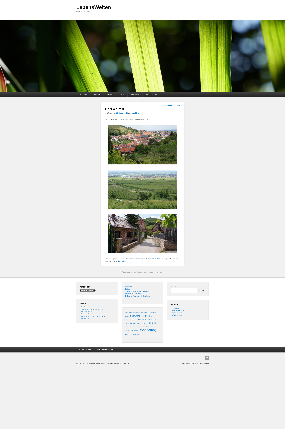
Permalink (121, 261)
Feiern (142, 316)
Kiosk (152, 319)
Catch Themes (204, 363)
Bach (126, 312)
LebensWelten (93, 7)
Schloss (138, 326)
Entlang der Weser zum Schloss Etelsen (138, 296)
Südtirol (152, 326)
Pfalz (154, 259)
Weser (139, 334)
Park (126, 326)
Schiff (133, 326)
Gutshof (134, 319)
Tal (155, 326)
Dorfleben (128, 289)
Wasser (128, 334)
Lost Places (133, 323)
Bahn (130, 312)
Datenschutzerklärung (88, 314)
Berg (141, 312)
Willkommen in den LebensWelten (92, 309)
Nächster (177, 105)
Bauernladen (136, 312)
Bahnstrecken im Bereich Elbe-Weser (93, 316)
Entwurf (127, 316)
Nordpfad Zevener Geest (133, 294)
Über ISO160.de (151, 94)
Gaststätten (128, 319)
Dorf (136, 259)
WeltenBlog (111, 94)
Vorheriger (167, 105)
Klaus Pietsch (135, 113)
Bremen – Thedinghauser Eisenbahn (137, 291)
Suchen (173, 287)
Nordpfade (151, 323)
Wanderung (148, 330)
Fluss (148, 315)
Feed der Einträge (178, 310)
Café (145, 312)
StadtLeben (128, 287)
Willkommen (83, 94)
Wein (158, 259)
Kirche (156, 319)
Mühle (143, 323)
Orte (122, 94)
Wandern (134, 330)
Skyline (147, 326)
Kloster (127, 323)
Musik (138, 323)
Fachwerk (135, 316)
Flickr (207, 358)
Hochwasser (144, 319)
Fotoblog (97, 94)
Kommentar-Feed (177, 313)
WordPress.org (177, 315)
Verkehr (127, 330)
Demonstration (152, 312)
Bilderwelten (135, 94)
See (143, 326)
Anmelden (175, 308)
